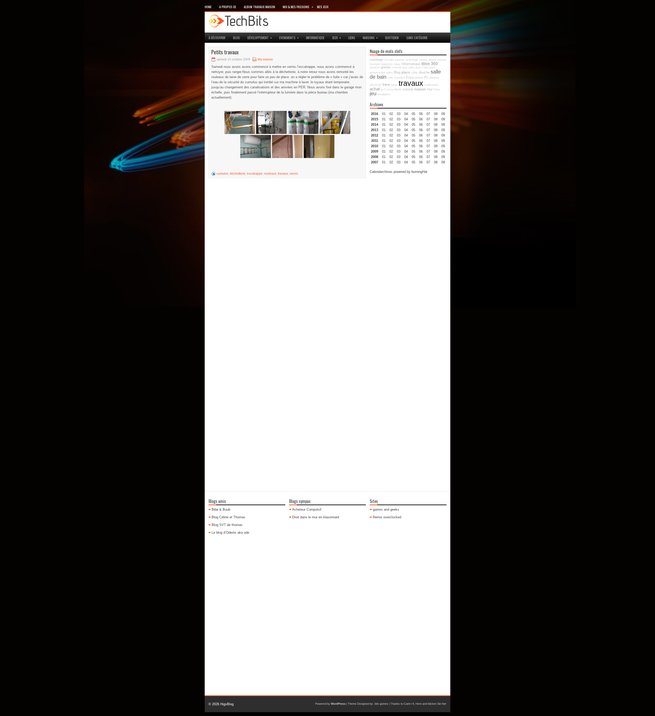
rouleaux (270, 173)
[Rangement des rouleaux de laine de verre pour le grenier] (271, 122)
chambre (399, 77)
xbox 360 (429, 63)
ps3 (383, 89)
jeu (373, 93)
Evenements (289, 37)
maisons (370, 37)
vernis (294, 173)
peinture (434, 77)
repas (397, 64)
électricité (375, 84)
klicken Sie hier (437, 703)
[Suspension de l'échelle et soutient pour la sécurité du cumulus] (255, 146)
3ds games (381, 703)
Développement (259, 37)
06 (421, 125)
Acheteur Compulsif (306, 509)
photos (419, 77)
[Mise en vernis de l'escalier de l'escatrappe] (239, 122)
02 (391, 114)
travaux (283, 173)
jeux (336, 37)
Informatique (315, 37)
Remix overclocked (387, 517)
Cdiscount (428, 67)
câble (414, 72)
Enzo (410, 77)
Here (419, 703)
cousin (423, 59)
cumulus (222, 173)
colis (390, 77)
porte (394, 84)
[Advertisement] (408, 255)
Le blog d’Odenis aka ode (230, 532)
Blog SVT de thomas (227, 525)
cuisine (408, 89)
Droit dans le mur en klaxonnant (315, 517)
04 (406, 114)
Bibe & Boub (221, 509)
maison (420, 89)
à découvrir (217, 37)
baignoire (386, 64)
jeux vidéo (408, 67)
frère (386, 84)
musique (375, 64)
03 (398, 114)
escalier (389, 59)
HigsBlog (227, 704)
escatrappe (255, 173)
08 (436, 125)
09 (443, 119)
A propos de (227, 7)
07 (428, 125)
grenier (386, 67)
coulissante (431, 84)
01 (384, 114)
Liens (351, 37)
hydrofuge (412, 59)
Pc (426, 77)
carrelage (376, 59)
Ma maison (265, 59)
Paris (437, 89)
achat (375, 89)
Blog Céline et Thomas (228, 517)
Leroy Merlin (394, 89)
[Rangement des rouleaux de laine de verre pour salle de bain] (335, 122)
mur (430, 89)
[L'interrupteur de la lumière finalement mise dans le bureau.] (287, 146)
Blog (236, 37)
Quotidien (392, 37)
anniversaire (377, 72)
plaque (432, 59)
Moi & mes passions (298, 6)
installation (383, 94)
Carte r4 (409, 703)
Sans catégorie (417, 37)
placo (405, 72)
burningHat (419, 172)
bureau (442, 59)
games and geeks (386, 509)
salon (389, 72)
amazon (375, 67)
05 (413, 130)
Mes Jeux (323, 7)
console (396, 67)
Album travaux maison (259, 7)
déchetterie (237, 173)
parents (400, 59)
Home (208, 7)
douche (424, 72)
